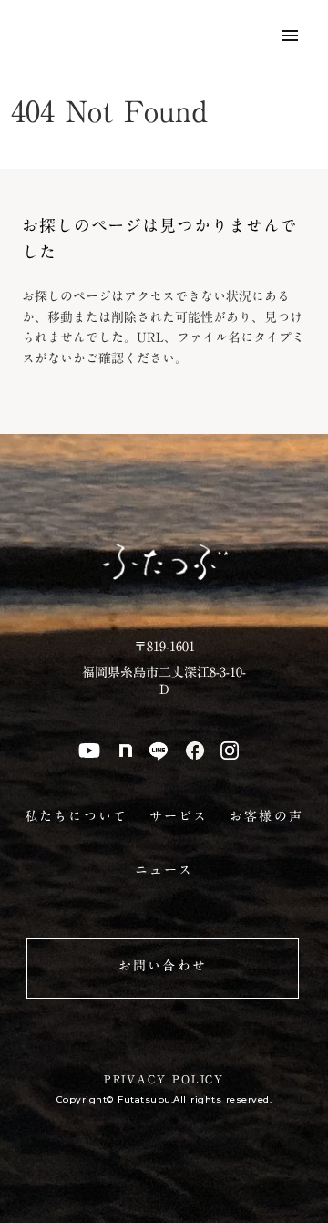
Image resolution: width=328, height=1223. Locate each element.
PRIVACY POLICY (164, 1079)
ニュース (164, 871)
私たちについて (76, 817)
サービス (178, 817)
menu (290, 36)
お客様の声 (266, 817)
